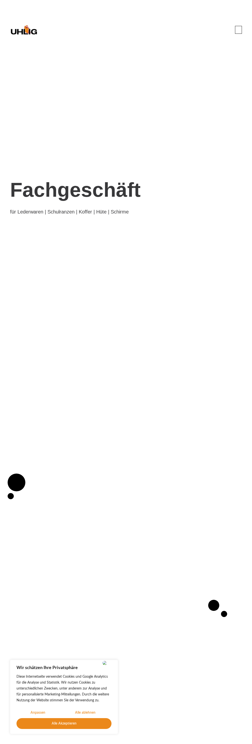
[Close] (109, 663)
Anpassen (38, 712)
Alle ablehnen (85, 712)
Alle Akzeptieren (64, 723)
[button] (238, 30)
